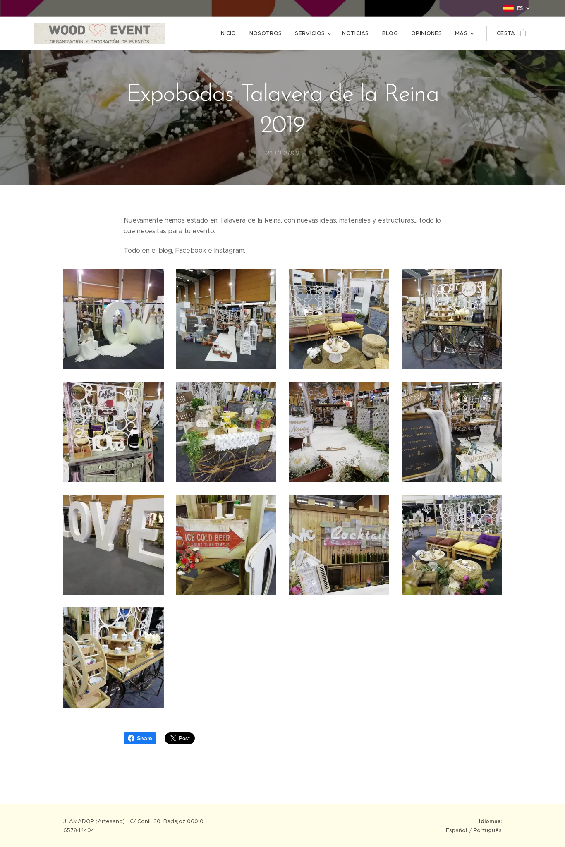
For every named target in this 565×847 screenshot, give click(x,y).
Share (144, 738)
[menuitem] (230, 33)
